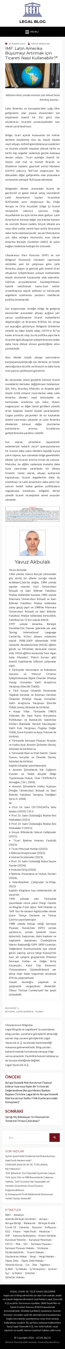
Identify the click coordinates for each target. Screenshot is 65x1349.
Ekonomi (10, 1008)
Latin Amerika (24, 1011)
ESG (7, 1231)
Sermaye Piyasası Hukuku (19, 1248)
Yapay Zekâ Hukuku (32, 1260)
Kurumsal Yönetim (15, 1239)
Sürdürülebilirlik (14, 1252)
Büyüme (10, 1011)
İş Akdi (9, 1268)
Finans (17, 1231)
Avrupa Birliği (13, 1223)
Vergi (33, 1256)
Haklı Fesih (30, 1231)
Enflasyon (50, 1227)
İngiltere (45, 1264)
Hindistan (44, 1231)
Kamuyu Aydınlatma (24, 1235)
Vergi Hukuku (46, 1256)
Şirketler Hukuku (14, 1277)
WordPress (54, 1342)
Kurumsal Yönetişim (40, 1239)
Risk (18, 1243)
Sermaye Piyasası (41, 1243)
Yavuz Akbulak (32, 562)
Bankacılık (29, 1223)
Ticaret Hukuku (35, 1252)
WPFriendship (29, 1342)
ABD (8, 1214)
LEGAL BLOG (32, 21)
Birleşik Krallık (46, 1223)
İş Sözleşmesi (37, 1268)
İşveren (52, 1268)
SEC (25, 1243)
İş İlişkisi (17, 1273)
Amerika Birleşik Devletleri (20, 1218)
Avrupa (43, 1218)
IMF (7, 1235)
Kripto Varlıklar (47, 1235)
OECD (9, 1243)
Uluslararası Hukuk (16, 1256)
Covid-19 (10, 1227)
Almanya (19, 1214)
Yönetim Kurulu (14, 1264)
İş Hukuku (21, 1268)
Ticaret (39, 1011)
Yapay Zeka (11, 1260)
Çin (27, 1264)
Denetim (24, 1227)
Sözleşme (42, 1248)
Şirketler (30, 1273)
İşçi (7, 1273)
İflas (34, 1264)
